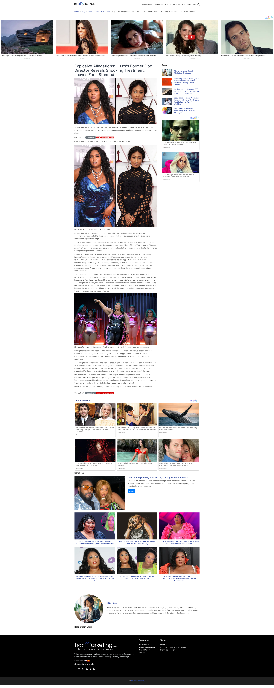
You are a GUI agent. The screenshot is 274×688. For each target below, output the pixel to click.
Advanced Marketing (147, 647)
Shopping (191, 4)
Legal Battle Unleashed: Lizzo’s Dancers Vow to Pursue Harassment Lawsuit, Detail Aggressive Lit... (94, 578)
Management (161, 4)
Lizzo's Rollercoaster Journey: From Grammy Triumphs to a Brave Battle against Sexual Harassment (179, 578)
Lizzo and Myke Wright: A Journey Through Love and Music (158, 477)
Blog (83, 11)
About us (163, 645)
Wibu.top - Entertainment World (173, 647)
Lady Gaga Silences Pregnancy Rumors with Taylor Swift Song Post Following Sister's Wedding (186, 101)
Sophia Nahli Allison (108, 137)
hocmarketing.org (138, 680)
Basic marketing (145, 645)
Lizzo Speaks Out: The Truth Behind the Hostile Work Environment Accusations (179, 542)
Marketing (147, 4)
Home (76, 11)
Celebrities (105, 11)
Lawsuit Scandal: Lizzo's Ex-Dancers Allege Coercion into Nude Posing (137, 542)
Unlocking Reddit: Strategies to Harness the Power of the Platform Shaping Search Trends (187, 81)
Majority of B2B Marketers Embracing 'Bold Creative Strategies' (184, 110)
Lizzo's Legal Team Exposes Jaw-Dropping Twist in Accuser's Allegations (136, 577)
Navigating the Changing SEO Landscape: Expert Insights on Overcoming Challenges (186, 91)
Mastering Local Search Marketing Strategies (183, 72)
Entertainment (177, 4)
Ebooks (142, 652)
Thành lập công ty (167, 650)
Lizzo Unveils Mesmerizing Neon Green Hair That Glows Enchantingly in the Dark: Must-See (94, 542)
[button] (85, 660)
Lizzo (98, 137)
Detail (131, 491)
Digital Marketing (146, 650)
